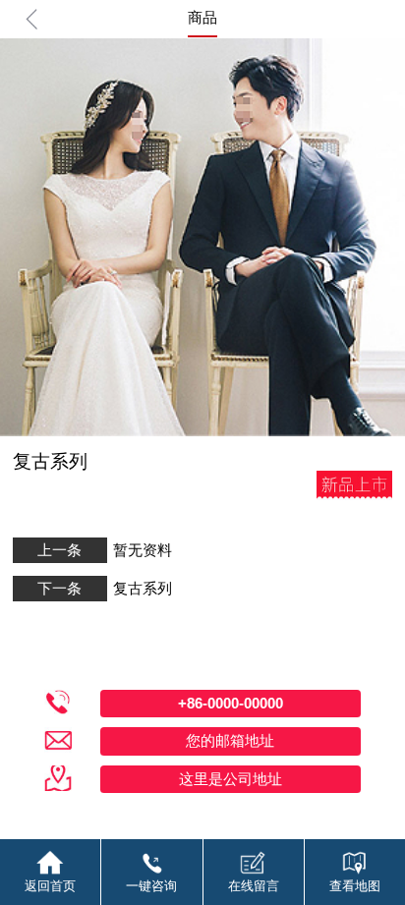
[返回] (32, 19)
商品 (202, 17)
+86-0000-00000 (230, 703)
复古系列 (142, 588)
